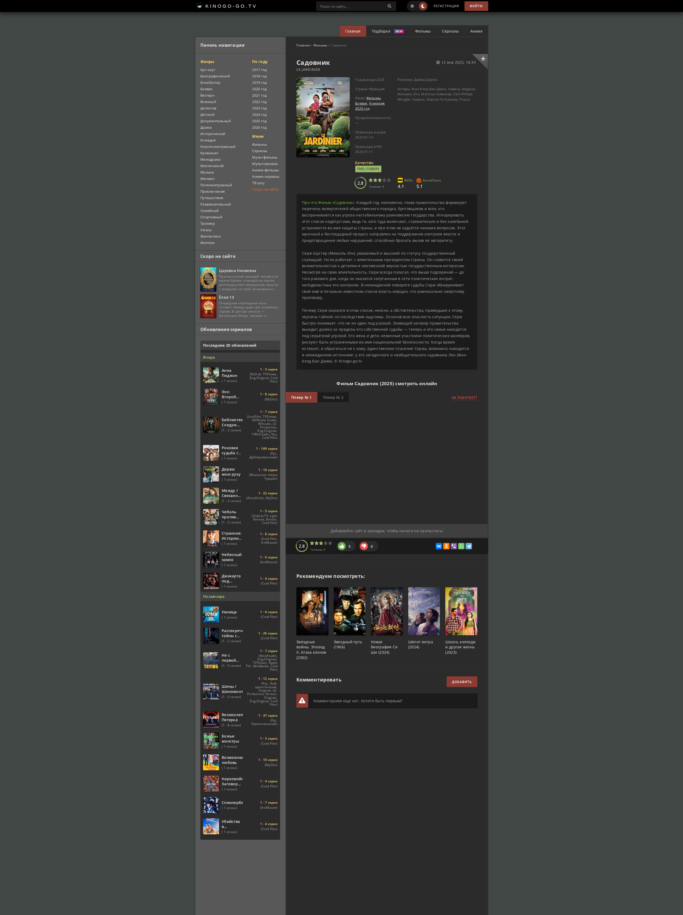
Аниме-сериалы (265, 176)
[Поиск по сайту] (389, 6)
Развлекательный (215, 204)
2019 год (259, 82)
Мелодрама (210, 159)
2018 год (259, 76)
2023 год (259, 108)
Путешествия (211, 197)
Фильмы (423, 31)
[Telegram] (469, 546)
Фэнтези (207, 242)
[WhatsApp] (461, 546)
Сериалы (450, 31)
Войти (476, 6)
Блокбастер (210, 82)
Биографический (215, 76)
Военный (208, 101)
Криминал (209, 153)
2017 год (259, 69)
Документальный (215, 121)
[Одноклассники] (446, 546)
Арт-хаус (207, 69)
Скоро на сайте (265, 189)
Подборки (381, 31)
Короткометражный (217, 146)
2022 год (259, 101)
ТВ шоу (258, 182)
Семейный (209, 210)
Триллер (207, 223)
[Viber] (454, 546)
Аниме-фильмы (265, 170)
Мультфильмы (264, 157)
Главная (353, 31)
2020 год (259, 88)
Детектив (208, 108)
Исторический (212, 133)
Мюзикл (207, 178)
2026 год (259, 127)
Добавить (462, 682)
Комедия (376, 103)
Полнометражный (216, 185)
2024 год (259, 114)
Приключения (212, 191)
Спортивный (211, 217)
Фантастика (210, 236)
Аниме (476, 31)
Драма (206, 127)
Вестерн (207, 95)
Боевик (361, 103)
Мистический (212, 165)
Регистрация (446, 6)
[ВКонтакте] (439, 546)
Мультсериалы (265, 163)
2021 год (259, 95)
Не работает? (464, 397)
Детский (207, 114)
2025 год (362, 108)
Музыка (207, 172)
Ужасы (206, 229)
